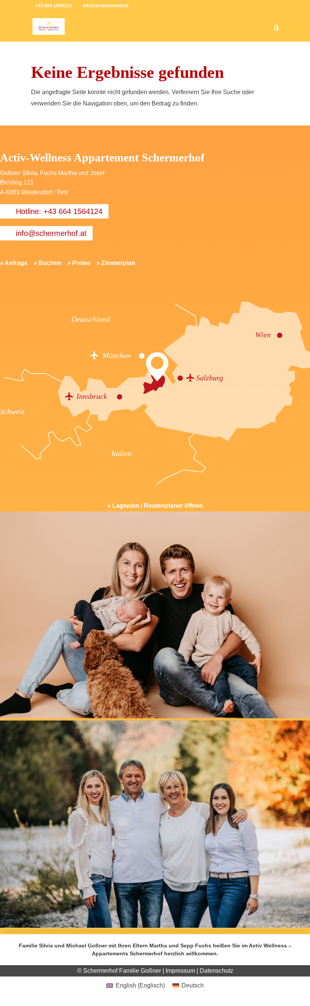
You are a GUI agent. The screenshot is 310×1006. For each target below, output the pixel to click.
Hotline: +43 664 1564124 (59, 211)
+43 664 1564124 (53, 5)
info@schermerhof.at (51, 233)
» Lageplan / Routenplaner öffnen (155, 505)
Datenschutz (216, 970)
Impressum (180, 970)
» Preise (78, 263)
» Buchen (47, 263)
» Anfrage (14, 263)
